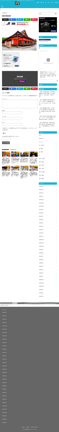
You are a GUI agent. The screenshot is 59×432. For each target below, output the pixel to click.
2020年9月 (41, 249)
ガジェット (41, 141)
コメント (4, 98)
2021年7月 (41, 216)
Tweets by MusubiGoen (43, 41)
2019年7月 (41, 296)
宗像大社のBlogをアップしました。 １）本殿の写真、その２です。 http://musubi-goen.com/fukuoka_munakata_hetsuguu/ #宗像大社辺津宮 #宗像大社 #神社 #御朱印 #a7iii (48, 74)
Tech (48, 2)
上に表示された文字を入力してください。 (11, 136)
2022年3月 (41, 189)
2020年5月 (4, 389)
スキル (52, 2)
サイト (3, 122)
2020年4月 (41, 266)
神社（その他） (42, 158)
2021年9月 (41, 209)
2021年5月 (4, 349)
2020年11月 (4, 369)
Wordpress (41, 138)
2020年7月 (41, 256)
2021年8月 (41, 212)
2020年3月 (41, 269)
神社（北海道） (42, 171)
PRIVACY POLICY (34, 427)
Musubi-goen (42, 79)
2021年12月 (41, 199)
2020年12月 (41, 239)
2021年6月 (41, 219)
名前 (3, 110)
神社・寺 (42, 2)
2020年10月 (41, 246)
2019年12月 (41, 279)
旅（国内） (41, 148)
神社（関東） (41, 175)
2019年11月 (4, 409)
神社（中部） (41, 165)
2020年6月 (41, 259)
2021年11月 (4, 329)
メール (4, 116)
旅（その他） (41, 145)
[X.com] (16, 81)
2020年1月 (41, 276)
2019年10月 (41, 286)
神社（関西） (41, 178)
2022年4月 (41, 186)
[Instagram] (22, 81)
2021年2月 (4, 359)
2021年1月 (41, 236)
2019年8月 (4, 419)
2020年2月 (4, 399)
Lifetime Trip (27, 429)
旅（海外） (41, 151)
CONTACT (56, 2)
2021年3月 (41, 229)
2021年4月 (41, 226)
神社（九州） (41, 168)
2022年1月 (41, 196)
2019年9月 (41, 289)
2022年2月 (4, 319)
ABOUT (38, 2)
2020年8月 (4, 379)
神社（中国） (41, 161)
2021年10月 (41, 206)
